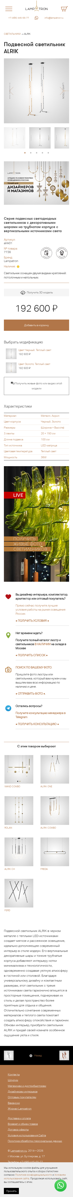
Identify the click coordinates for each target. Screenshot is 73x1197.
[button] (11, 91)
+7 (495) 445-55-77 (18, 17)
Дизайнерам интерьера (22, 1091)
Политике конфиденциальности (33, 1174)
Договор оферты (18, 1129)
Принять (11, 1191)
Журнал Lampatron (20, 1108)
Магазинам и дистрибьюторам (27, 1085)
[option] (36, 90)
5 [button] (48, 153)
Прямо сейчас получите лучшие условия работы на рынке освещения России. (40, 609)
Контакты (14, 1074)
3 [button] (37, 153)
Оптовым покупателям (22, 1097)
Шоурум (13, 1080)
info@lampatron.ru (54, 17)
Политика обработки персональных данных (35, 1141)
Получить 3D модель (39, 292)
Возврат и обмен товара (23, 1123)
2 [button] (31, 153)
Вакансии (14, 1103)
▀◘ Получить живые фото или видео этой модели (36, 386)
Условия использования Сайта (27, 1135)
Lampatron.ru (19, 1150)
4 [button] (42, 153)
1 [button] (25, 153)
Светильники (12, 34)
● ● (37, 724)
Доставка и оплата (19, 1118)
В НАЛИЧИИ (43, 644)
